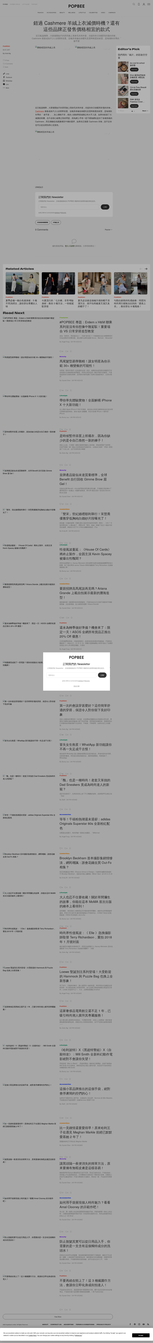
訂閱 (102, 675)
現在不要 (77, 686)
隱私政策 (87, 681)
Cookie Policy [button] (32, 1335)
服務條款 (80, 681)
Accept (141, 1335)
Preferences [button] (78, 1335)
